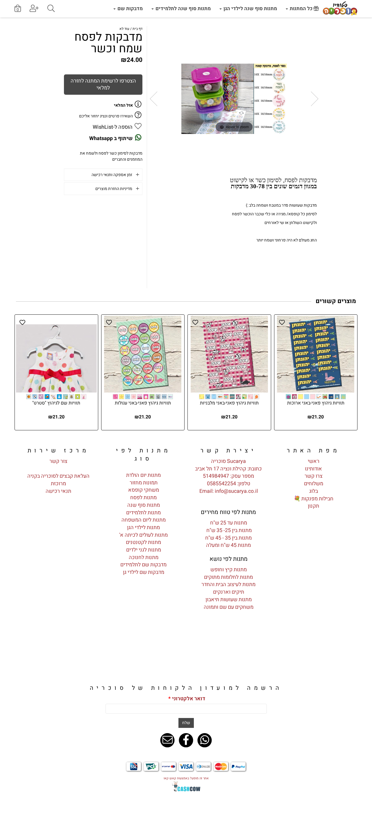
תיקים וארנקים (228, 592)
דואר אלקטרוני (186, 699)
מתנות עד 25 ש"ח (228, 523)
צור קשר (58, 461)
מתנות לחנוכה (143, 557)
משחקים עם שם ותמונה (228, 607)
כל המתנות (301, 8)
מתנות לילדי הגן (143, 527)
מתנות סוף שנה (143, 505)
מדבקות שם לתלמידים (143, 565)
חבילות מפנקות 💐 (313, 499)
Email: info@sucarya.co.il (228, 491)
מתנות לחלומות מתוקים (228, 577)
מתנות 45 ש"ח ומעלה (228, 545)
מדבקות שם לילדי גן (143, 572)
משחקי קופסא (143, 490)
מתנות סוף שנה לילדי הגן (249, 8)
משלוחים (313, 484)
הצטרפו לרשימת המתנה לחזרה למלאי (103, 84)
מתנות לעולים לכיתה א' (143, 535)
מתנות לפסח (143, 498)
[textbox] (228, 451)
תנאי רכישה (58, 491)
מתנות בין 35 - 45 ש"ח (228, 538)
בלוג (313, 491)
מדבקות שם (129, 8)
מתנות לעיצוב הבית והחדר (228, 584)
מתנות (244, 600)
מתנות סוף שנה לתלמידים (182, 8)
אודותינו (313, 469)
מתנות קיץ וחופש (228, 570)
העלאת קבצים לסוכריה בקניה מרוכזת (58, 480)
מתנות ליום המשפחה (143, 520)
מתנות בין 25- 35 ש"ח (228, 530)
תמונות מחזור (144, 483)
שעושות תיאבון (221, 600)
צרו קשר (314, 476)
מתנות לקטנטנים (143, 542)
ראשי (313, 461)
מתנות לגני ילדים (143, 550)
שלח (186, 723)
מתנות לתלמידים (143, 513)
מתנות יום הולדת (143, 475)
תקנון (313, 506)
